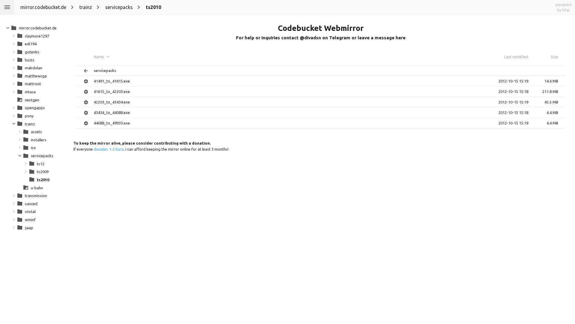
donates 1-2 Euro (109, 149)
